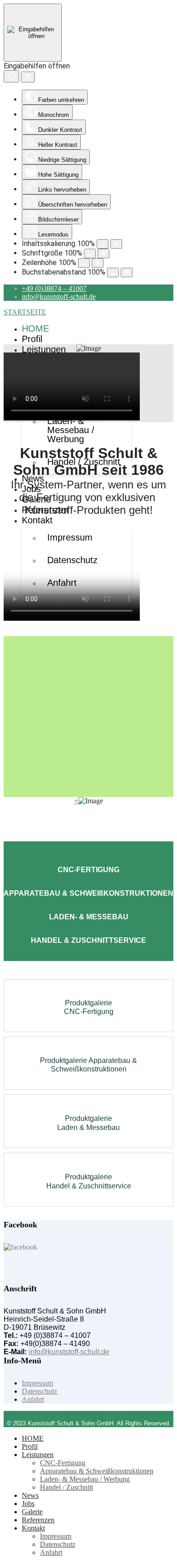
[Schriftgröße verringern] (90, 253)
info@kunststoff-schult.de (59, 296)
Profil (32, 339)
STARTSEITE (25, 312)
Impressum (70, 537)
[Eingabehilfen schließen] (28, 77)
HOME (35, 328)
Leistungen (44, 349)
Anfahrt (33, 1399)
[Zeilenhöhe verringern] (84, 263)
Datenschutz (39, 1391)
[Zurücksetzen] (11, 76)
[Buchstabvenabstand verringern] (113, 272)
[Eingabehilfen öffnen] (33, 33)
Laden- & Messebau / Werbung (70, 430)
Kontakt (37, 520)
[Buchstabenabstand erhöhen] (127, 272)
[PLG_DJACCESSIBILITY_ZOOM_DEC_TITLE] (102, 244)
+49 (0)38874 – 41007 (54, 288)
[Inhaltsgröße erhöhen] (116, 244)
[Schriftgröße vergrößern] (103, 253)
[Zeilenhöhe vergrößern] (97, 263)
